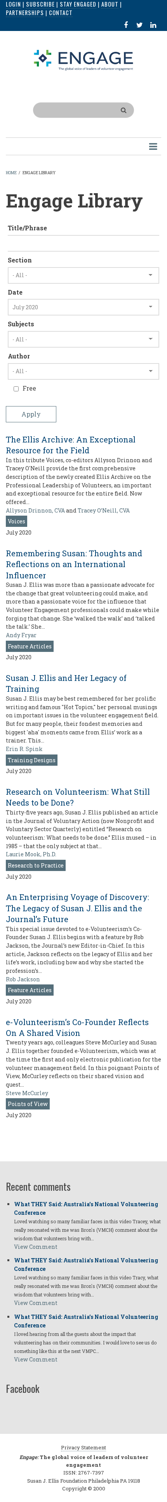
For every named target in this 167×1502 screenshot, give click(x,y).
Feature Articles (30, 646)
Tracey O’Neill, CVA (104, 510)
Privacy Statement (83, 1447)
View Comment (35, 1246)
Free (29, 388)
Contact (61, 13)
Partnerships (25, 13)
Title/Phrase (27, 228)
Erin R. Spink (24, 749)
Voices (16, 521)
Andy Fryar (21, 635)
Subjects (21, 324)
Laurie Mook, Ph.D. (31, 854)
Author (19, 356)
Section (20, 260)
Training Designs (32, 760)
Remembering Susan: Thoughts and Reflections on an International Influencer (74, 564)
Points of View (28, 1104)
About (109, 4)
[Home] (83, 60)
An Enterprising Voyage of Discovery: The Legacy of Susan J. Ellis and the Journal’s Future (77, 908)
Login (13, 4)
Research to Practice (36, 865)
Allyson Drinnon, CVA (35, 510)
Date (15, 292)
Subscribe (40, 4)
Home (11, 172)
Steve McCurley (27, 1093)
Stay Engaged (78, 4)
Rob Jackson (23, 979)
